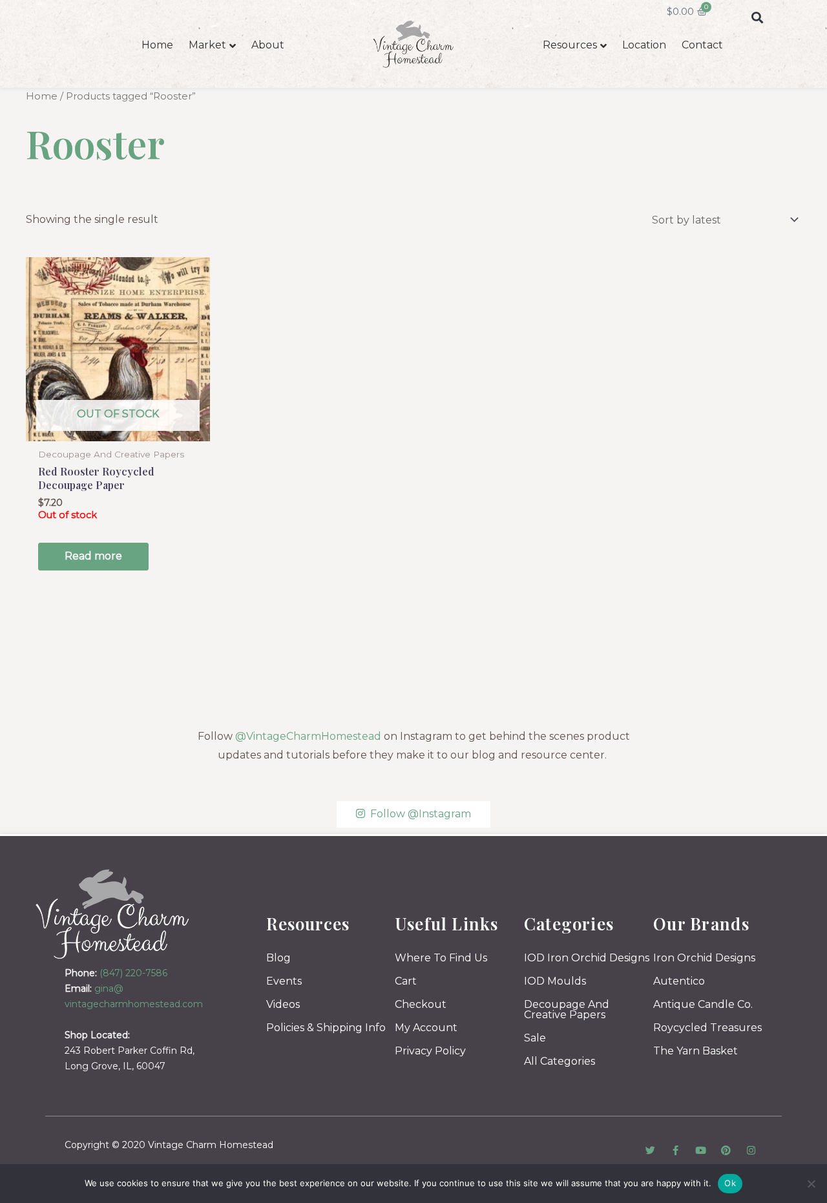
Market (207, 45)
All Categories (559, 1061)
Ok (730, 1183)
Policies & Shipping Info (326, 1027)
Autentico (679, 981)
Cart (406, 981)
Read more (93, 556)
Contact (702, 45)
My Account (426, 1027)
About (267, 45)
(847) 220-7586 (133, 973)
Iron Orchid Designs (704, 958)
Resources (570, 45)
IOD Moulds (555, 981)
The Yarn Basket (695, 1051)
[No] (810, 1183)
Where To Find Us (441, 958)
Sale (535, 1038)
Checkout (420, 1004)
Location (644, 45)
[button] (757, 17)
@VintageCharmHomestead (308, 736)
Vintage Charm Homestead (210, 1145)
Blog (278, 958)
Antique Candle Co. (703, 1004)
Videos (283, 1004)
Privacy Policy (430, 1051)
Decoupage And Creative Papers (566, 1009)
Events (284, 981)
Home (157, 45)
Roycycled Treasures (707, 1027)
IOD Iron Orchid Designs (586, 958)
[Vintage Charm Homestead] (113, 913)
